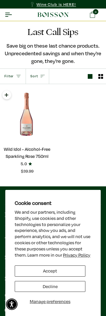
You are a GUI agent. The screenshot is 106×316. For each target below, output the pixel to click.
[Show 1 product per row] (90, 76)
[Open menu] (13, 15)
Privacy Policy (76, 255)
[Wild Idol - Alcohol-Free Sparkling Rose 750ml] (26, 114)
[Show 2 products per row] (100, 76)
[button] (12, 304)
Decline (50, 286)
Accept (50, 271)
